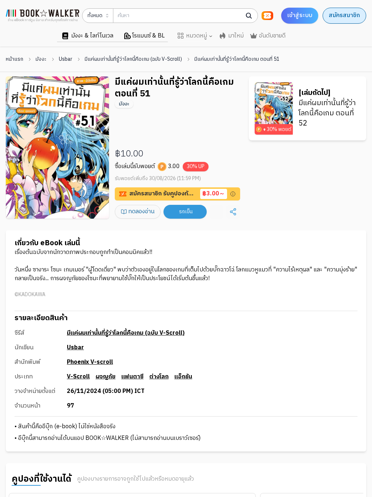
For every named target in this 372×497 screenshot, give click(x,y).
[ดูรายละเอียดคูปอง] (233, 194)
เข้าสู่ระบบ (299, 15)
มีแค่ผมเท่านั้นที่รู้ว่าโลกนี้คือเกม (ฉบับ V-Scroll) (133, 59)
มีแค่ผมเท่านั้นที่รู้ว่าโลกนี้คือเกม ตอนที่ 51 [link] (236, 59)
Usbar (65, 59)
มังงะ (41, 59)
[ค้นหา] (248, 15)
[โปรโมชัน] (267, 15)
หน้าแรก (14, 59)
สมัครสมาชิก (344, 15)
